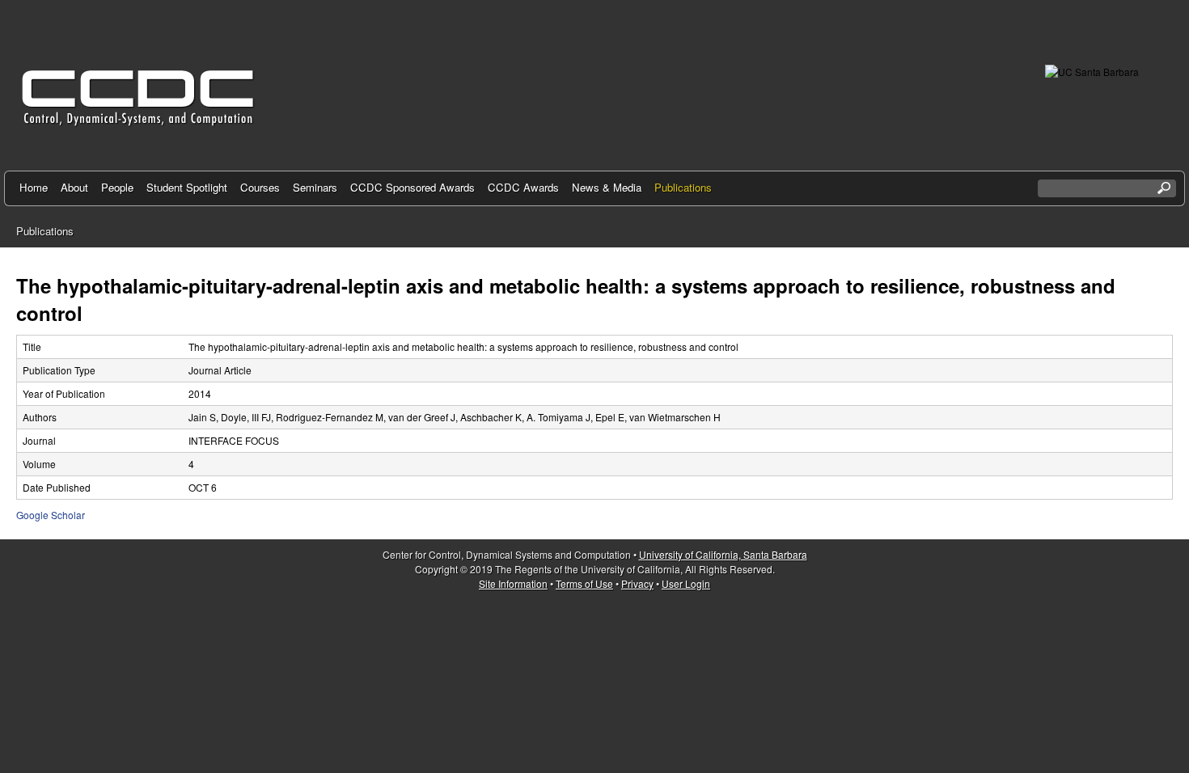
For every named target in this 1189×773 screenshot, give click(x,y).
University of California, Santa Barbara (723, 554)
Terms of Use (584, 583)
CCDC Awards (523, 187)
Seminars (315, 187)
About (74, 187)
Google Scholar (50, 515)
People (117, 187)
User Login (686, 583)
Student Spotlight (186, 187)
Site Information (513, 583)
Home (33, 187)
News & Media (606, 187)
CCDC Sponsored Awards (412, 187)
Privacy (637, 583)
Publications (683, 187)
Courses (260, 187)
